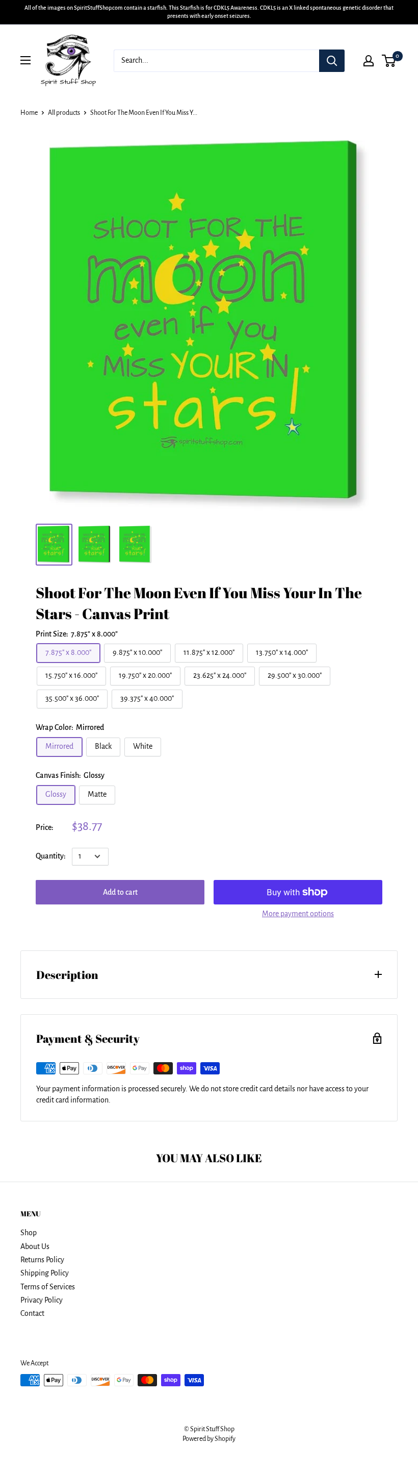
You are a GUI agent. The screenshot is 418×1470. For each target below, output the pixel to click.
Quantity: (51, 856)
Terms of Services (47, 1287)
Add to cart (120, 892)
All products (64, 112)
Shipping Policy (44, 1273)
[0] (389, 61)
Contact (32, 1313)
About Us (34, 1246)
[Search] (332, 61)
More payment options (298, 914)
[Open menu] (25, 60)
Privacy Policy (41, 1300)
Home (29, 112)
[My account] (368, 60)
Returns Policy (42, 1260)
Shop (28, 1233)
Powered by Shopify (209, 1438)
